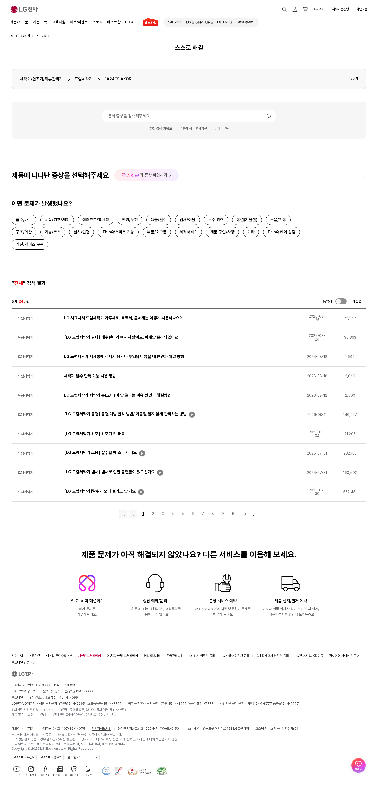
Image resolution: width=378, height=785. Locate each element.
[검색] (269, 116)
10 (234, 514)
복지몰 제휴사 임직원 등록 (272, 656)
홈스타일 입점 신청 (24, 662)
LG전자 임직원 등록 (202, 656)
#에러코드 (221, 128)
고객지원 (58, 22)
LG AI (130, 22)
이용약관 (34, 656)
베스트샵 (114, 22)
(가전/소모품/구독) (72, 691)
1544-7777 (113, 703)
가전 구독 (40, 22)
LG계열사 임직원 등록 (235, 656)
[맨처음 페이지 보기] (123, 514)
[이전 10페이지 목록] (133, 514)
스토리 (98, 22)
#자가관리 (203, 128)
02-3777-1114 (47, 685)
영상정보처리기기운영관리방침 (163, 656)
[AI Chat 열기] (358, 765)
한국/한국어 (74, 757)
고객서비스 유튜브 (24, 757)
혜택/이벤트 (79, 22)
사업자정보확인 (101, 728)
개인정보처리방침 (89, 656)
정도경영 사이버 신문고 (344, 656)
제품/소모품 (19, 22)
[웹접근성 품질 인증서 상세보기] (161, 771)
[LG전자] (24, 9)
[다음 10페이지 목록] (245, 514)
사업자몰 (362, 9)
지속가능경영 (340, 9)
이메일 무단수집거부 (59, 656)
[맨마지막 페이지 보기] (255, 514)
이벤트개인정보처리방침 (122, 656)
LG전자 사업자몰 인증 (309, 656)
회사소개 (319, 9)
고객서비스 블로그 (51, 757)
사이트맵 (17, 656)
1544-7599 (69, 697)
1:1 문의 (70, 685)
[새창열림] (175, 22)
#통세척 (186, 128)
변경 (355, 79)
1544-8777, (178, 703)
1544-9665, (76, 703)
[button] (284, 9)
